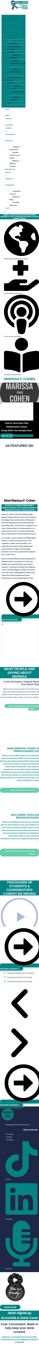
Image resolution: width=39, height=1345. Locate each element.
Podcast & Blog (18, 91)
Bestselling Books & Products (14, 79)
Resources (11, 83)
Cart (9, 103)
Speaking (11, 52)
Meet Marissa (12, 43)
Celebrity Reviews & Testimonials (14, 48)
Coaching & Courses (15, 87)
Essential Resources (14, 98)
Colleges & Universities (15, 56)
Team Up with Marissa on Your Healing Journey (23, 707)
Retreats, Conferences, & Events (18, 62)
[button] (19, 1004)
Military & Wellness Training (16, 70)
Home (10, 41)
